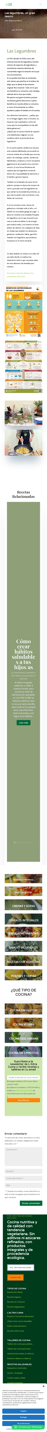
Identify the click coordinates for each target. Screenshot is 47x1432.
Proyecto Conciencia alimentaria (20, 1316)
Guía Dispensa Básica (13, 21)
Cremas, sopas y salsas (16, 1378)
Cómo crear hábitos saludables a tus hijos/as (23, 654)
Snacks (10, 1373)
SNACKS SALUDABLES (23, 947)
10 (32, 842)
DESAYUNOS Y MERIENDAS (23, 880)
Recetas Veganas (14, 1297)
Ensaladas (19, 1373)
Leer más (23, 722)
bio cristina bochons (20, 1267)
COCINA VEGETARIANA (23, 1038)
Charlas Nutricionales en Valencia (20, 1354)
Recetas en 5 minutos (16, 1302)
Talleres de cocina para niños (19, 1349)
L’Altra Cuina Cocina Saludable (19, 1321)
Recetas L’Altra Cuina (16, 1331)
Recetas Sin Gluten (15, 1292)
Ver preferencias (23, 1423)
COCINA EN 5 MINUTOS (23, 1053)
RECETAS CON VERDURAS (23, 962)
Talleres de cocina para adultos (19, 1344)
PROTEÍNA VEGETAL (23, 892)
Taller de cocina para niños (25, 676)
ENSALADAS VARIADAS (23, 933)
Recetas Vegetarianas (16, 1307)
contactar (15, 1277)
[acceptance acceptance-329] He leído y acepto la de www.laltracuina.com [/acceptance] (23, 1090)
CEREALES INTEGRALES (23, 920)
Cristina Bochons (19, 673)
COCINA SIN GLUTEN (23, 1010)
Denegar (23, 1417)
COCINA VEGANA (23, 1024)
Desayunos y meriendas (16, 1368)
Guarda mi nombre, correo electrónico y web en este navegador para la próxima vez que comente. (22, 1194)
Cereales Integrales (15, 1383)
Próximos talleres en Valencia (19, 1358)
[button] (43, 1386)
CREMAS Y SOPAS (23, 906)
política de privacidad (24, 1090)
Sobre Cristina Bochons (16, 1326)
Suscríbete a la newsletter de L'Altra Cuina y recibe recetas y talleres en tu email (23, 1065)
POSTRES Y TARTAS (23, 976)
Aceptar (23, 1411)
